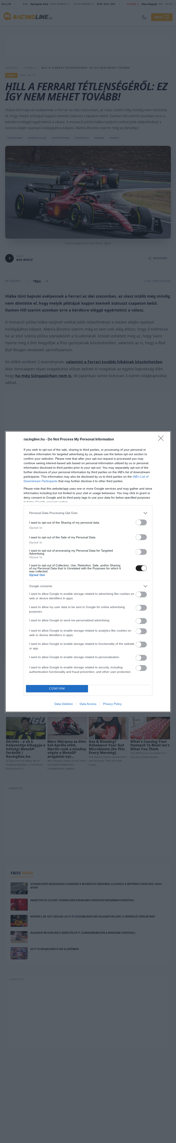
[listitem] (88, 513)
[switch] (141, 522)
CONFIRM (57, 688)
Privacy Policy (112, 704)
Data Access (88, 704)
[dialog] (88, 571)
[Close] (162, 440)
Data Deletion (64, 704)
